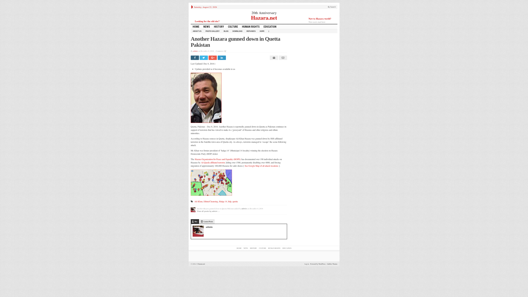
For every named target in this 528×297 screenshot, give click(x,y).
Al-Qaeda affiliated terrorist (213, 162)
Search (333, 7)
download (237, 31)
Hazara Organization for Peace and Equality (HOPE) (218, 159)
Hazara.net (264, 17)
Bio (196, 221)
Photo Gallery (213, 31)
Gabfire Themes (332, 264)
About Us (197, 31)
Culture (233, 26)
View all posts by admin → (208, 211)
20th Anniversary (264, 12)
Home (196, 26)
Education (270, 26)
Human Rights (251, 26)
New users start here (317, 22)
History (219, 26)
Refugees (251, 31)
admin (195, 51)
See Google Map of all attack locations (261, 165)
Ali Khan (198, 201)
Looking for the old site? (207, 21)
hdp (229, 201)
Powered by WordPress (318, 264)
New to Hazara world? (320, 18)
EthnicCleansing (211, 201)
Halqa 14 (223, 201)
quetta (235, 201)
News (206, 26)
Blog (226, 31)
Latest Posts (208, 221)
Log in (307, 264)
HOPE (262, 31)
